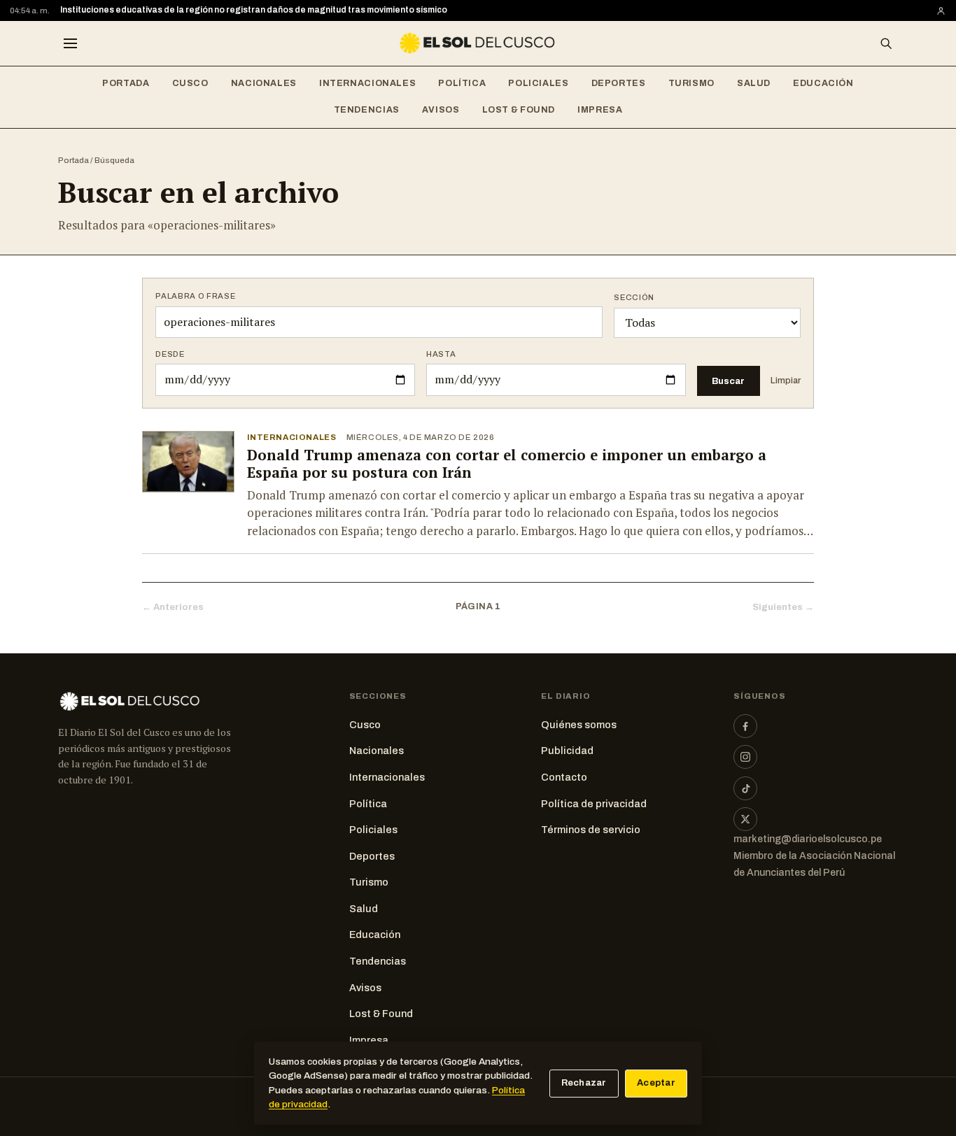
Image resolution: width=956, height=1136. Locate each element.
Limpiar (786, 380)
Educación (823, 83)
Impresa (599, 110)
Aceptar (656, 1083)
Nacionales (264, 83)
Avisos (441, 110)
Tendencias (367, 110)
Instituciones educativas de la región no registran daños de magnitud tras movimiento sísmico (253, 10)
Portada (125, 83)
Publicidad (567, 750)
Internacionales (367, 83)
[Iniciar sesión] (941, 11)
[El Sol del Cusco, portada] (478, 43)
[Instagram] (745, 757)
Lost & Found (519, 110)
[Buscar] (886, 43)
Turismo (691, 83)
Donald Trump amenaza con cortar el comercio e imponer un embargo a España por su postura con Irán (506, 464)
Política (462, 83)
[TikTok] (745, 788)
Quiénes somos (579, 724)
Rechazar (584, 1083)
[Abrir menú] (70, 43)
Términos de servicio (590, 829)
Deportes (618, 83)
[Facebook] (745, 726)
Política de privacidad (594, 803)
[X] (745, 819)
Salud (754, 83)
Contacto (564, 777)
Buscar (728, 381)
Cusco (190, 83)
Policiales (538, 83)
